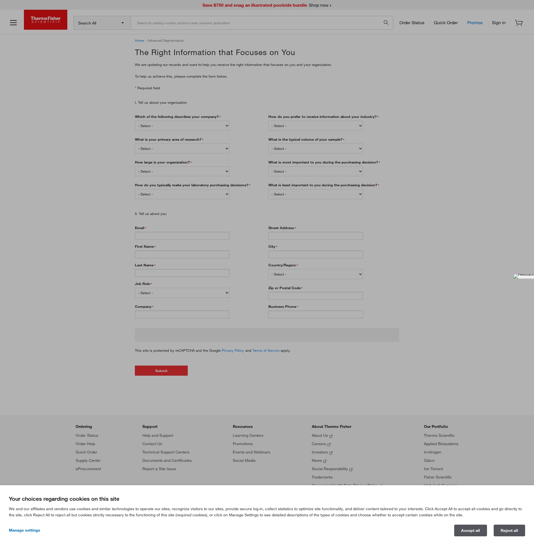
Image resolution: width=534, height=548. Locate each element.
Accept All (470, 530)
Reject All (509, 530)
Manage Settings (24, 530)
